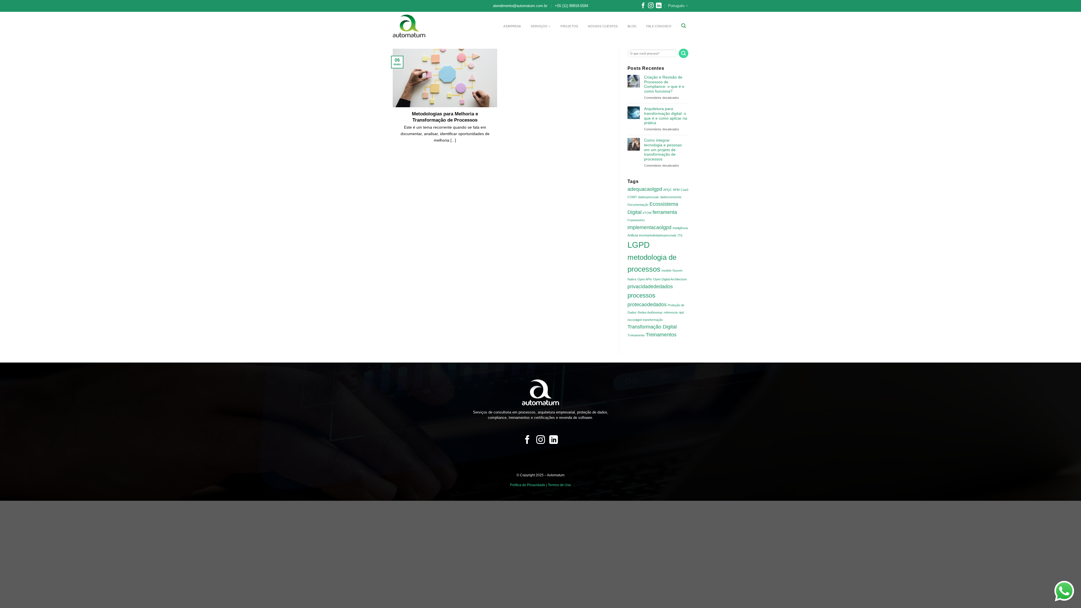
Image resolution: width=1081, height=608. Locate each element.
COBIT (632, 197)
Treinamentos (661, 334)
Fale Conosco (659, 26)
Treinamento (636, 335)
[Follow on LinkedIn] (659, 7)
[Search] (683, 25)
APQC (667, 189)
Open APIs (644, 279)
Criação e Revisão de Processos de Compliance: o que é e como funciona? (664, 84)
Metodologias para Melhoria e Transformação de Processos (445, 117)
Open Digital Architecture (670, 279)
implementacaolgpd (649, 227)
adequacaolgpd (644, 189)
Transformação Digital (652, 327)
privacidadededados (650, 286)
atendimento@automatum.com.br (520, 6)
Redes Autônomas (650, 312)
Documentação (637, 204)
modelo (666, 270)
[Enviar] (683, 53)
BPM (676, 189)
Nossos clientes (603, 26)
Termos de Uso (559, 485)
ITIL (680, 235)
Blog (631, 26)
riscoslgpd (634, 319)
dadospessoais (648, 197)
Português (676, 6)
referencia (671, 312)
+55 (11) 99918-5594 (571, 6)
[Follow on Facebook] (643, 7)
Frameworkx (636, 220)
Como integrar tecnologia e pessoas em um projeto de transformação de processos (663, 149)
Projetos (569, 26)
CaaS (684, 189)
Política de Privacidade (527, 485)
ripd (681, 312)
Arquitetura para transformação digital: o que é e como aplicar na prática (665, 115)
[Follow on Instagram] (651, 7)
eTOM (647, 212)
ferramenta (665, 212)
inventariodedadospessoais (657, 235)
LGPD (638, 244)
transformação (653, 319)
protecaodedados (647, 304)
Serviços (539, 26)
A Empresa (512, 26)
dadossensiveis (671, 197)
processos (641, 295)
